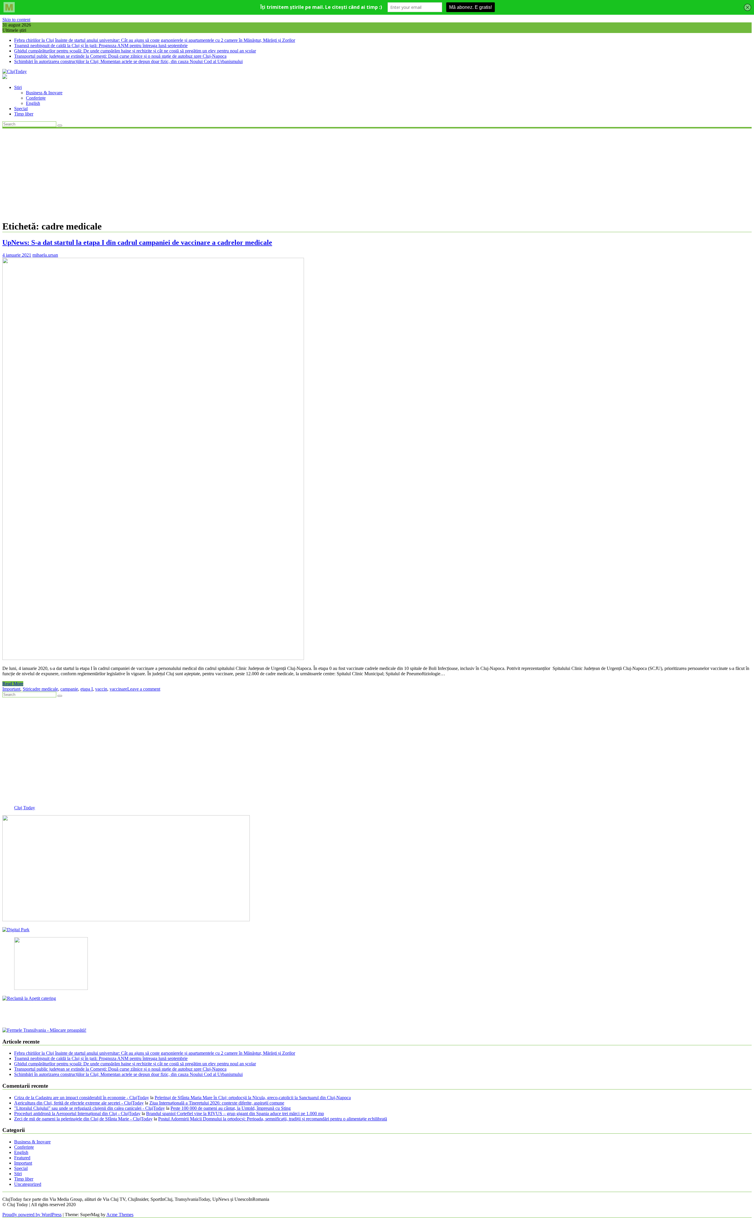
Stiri (18, 87)
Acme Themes (119, 1214)
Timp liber (23, 113)
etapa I (86, 688)
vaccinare (118, 688)
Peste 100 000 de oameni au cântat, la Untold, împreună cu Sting (231, 1108)
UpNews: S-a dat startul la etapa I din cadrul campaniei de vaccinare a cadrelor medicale (137, 242)
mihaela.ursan (45, 254)
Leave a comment (143, 688)
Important (11, 688)
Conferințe (36, 97)
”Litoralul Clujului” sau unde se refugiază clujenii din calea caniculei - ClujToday (89, 1108)
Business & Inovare (44, 92)
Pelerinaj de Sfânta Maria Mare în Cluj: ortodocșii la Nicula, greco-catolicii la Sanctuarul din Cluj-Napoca (253, 1097)
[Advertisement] (377, 173)
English (33, 103)
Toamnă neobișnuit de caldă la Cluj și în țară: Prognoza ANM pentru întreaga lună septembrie (101, 45)
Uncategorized (27, 1184)
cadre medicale (44, 688)
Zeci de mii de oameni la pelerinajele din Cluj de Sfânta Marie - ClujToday (83, 1118)
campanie (69, 688)
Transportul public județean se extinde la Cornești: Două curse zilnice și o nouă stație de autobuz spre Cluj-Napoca (120, 56)
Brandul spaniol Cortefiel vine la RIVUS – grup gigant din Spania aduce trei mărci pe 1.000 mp (235, 1113)
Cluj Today (24, 807)
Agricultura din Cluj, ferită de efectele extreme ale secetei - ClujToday (79, 1102)
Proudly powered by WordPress (32, 1214)
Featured (22, 1157)
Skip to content (16, 19)
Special (21, 108)
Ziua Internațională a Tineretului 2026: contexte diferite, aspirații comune (216, 1102)
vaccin (101, 688)
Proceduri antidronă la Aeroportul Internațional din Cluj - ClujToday (77, 1113)
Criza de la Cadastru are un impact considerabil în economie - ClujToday (81, 1097)
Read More (12, 683)
